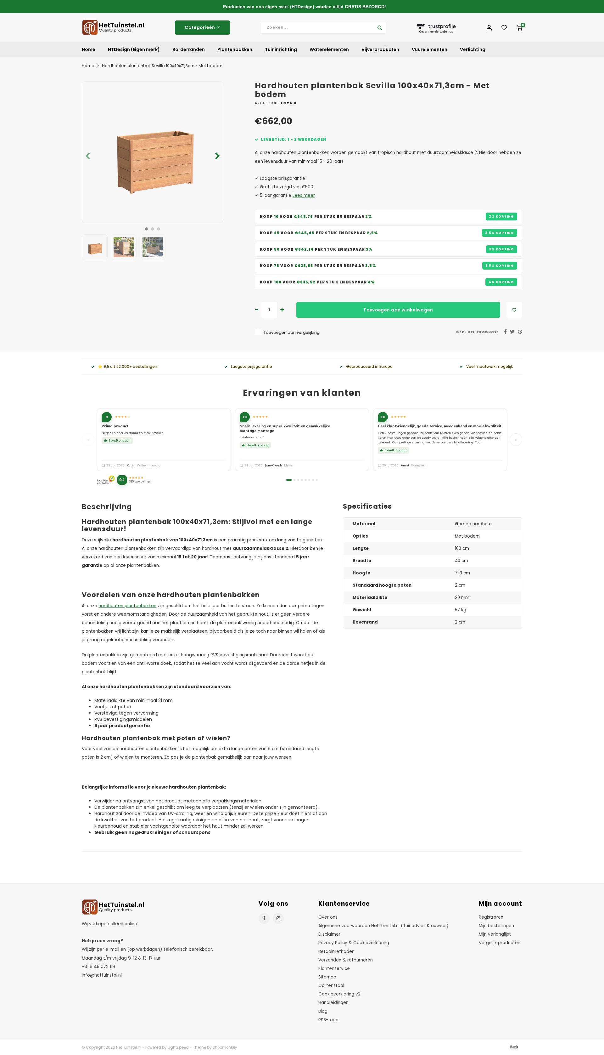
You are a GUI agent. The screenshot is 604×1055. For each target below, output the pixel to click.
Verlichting (472, 49)
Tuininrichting (281, 49)
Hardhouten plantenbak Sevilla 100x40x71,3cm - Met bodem (162, 65)
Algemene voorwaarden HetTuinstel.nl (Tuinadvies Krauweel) (383, 926)
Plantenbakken (234, 49)
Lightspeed (178, 1047)
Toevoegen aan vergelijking (291, 332)
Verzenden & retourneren (345, 960)
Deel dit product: (477, 332)
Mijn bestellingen (496, 926)
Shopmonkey (225, 1047)
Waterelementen (329, 49)
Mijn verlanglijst (495, 934)
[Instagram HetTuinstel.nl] (278, 918)
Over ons (328, 917)
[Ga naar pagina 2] (294, 480)
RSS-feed (328, 1020)
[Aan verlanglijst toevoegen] (514, 310)
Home (88, 49)
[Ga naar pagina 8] (317, 480)
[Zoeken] (379, 27)
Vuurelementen (429, 49)
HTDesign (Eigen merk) (134, 49)
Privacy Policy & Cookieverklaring (353, 943)
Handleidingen (333, 1003)
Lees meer (304, 195)
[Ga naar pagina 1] (289, 480)
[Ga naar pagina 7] (313, 480)
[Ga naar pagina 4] (302, 480)
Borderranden (188, 49)
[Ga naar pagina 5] (305, 480)
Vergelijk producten (499, 943)
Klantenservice (334, 969)
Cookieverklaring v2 (339, 994)
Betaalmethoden (336, 952)
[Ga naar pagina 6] (309, 480)
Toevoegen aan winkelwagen (398, 310)
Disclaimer (329, 934)
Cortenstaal (331, 986)
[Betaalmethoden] (513, 1047)
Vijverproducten (380, 49)
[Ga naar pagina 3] (298, 480)
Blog (322, 1011)
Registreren (491, 917)
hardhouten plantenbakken (127, 606)
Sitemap (327, 977)
